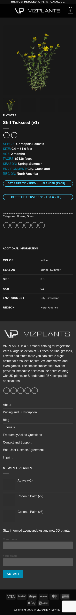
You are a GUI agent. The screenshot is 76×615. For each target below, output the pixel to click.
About (7, 404)
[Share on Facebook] (13, 225)
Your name (10, 539)
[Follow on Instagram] (13, 390)
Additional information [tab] (20, 248)
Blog (6, 419)
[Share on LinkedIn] (41, 225)
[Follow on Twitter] (20, 390)
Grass (30, 216)
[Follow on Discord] (34, 390)
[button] (5, 10)
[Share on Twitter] (20, 225)
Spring (45, 269)
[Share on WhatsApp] (6, 225)
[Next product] (6, 135)
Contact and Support (17, 442)
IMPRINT (56, 609)
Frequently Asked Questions (22, 435)
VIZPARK (42, 609)
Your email (10, 555)
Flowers (9, 115)
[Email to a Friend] (27, 225)
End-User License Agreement (23, 450)
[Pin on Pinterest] (34, 225)
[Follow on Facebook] (6, 390)
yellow (44, 260)
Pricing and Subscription (20, 412)
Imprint (7, 457)
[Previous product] (14, 135)
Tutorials (9, 427)
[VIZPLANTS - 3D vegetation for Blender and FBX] (38, 10)
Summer (55, 269)
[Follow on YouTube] (27, 390)
